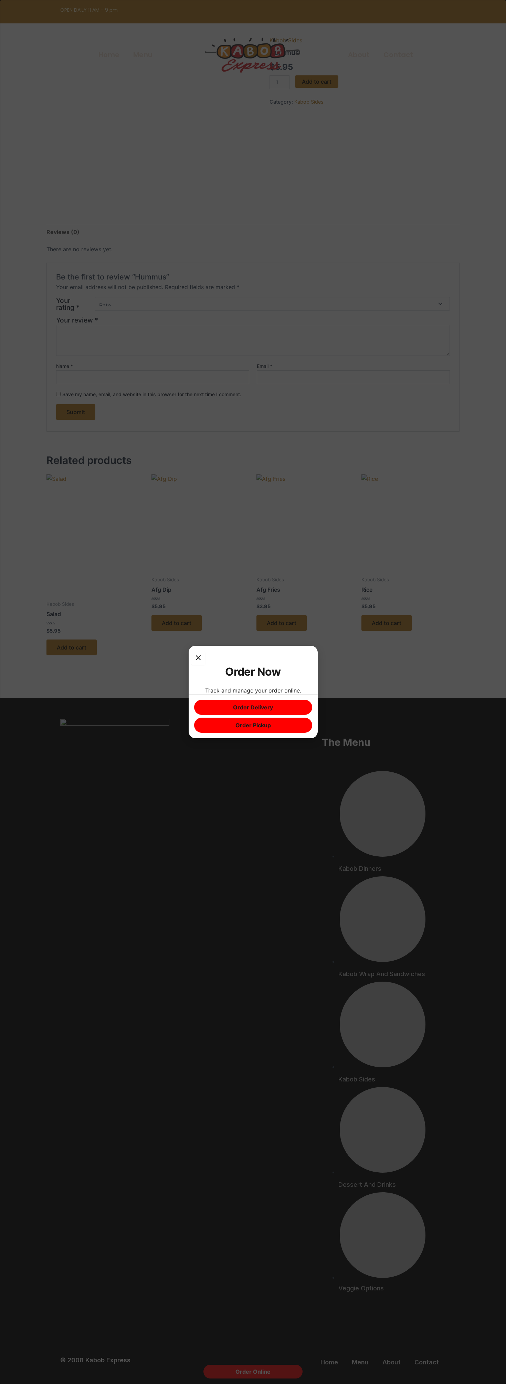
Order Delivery (253, 707)
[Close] (198, 658)
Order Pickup (253, 725)
